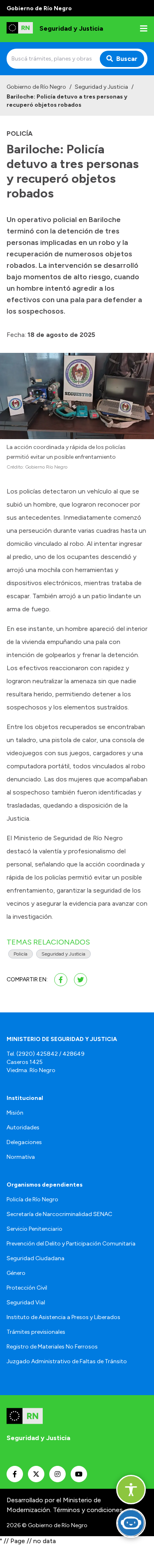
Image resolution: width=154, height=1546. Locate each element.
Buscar (127, 59)
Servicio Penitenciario (34, 1228)
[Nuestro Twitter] (36, 1474)
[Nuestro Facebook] (15, 1474)
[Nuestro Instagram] (57, 1474)
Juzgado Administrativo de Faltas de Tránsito (67, 1361)
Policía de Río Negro (32, 1199)
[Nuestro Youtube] (79, 1474)
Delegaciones (24, 1142)
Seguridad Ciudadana (35, 1258)
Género (16, 1273)
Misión (15, 1112)
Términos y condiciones (88, 1510)
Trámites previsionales (36, 1331)
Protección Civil (27, 1287)
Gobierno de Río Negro (36, 86)
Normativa (21, 1156)
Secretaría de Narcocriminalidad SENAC (59, 1214)
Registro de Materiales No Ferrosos (52, 1346)
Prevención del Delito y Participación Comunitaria (71, 1243)
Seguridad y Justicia (101, 86)
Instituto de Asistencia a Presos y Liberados (63, 1317)
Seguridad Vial (26, 1302)
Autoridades (23, 1127)
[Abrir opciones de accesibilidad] (131, 1489)
